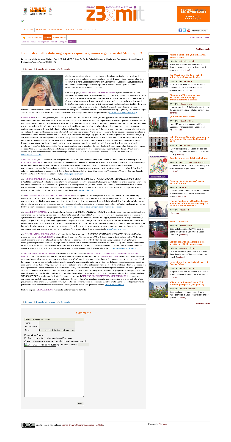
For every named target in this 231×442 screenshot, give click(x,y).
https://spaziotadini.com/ (74, 174)
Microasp (163, 424)
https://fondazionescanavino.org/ (123, 112)
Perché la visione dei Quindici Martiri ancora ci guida (188, 55)
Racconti (54, 42)
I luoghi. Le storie (188, 61)
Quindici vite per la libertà (182, 116)
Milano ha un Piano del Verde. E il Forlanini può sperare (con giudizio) (187, 283)
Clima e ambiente (188, 289)
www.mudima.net (86, 190)
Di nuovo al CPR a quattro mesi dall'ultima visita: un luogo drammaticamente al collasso (185, 97)
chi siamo (28, 29)
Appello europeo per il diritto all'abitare (189, 158)
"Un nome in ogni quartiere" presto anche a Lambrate (187, 182)
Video (206, 37)
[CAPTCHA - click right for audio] (40, 345)
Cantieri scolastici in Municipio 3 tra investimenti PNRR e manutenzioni (187, 242)
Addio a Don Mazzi (179, 221)
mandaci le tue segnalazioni (81, 29)
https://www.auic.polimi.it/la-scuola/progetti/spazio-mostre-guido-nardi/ (92, 207)
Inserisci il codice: (69, 344)
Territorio (185, 187)
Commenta (65, 69)
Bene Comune (59, 37)
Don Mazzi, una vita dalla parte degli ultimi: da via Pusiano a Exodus (187, 76)
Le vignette (63, 42)
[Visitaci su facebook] (22, 21)
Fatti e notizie (186, 81)
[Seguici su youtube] (188, 30)
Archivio (72, 42)
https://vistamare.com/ (116, 229)
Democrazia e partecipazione (193, 162)
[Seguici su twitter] (184, 30)
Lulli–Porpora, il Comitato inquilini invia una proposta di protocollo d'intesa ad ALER (189, 139)
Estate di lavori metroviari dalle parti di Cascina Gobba (189, 263)
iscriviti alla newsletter (49, 29)
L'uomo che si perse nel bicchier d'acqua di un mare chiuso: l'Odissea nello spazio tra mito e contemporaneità (189, 203)
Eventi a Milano (187, 121)
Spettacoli (25, 42)
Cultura (47, 37)
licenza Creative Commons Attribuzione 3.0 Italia (82, 425)
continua (185, 70)
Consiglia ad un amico (45, 69)
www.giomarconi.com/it (31, 154)
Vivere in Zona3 (34, 37)
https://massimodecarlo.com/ (123, 248)
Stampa (28, 69)
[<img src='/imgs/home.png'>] (23, 37)
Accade (33, 42)
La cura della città (188, 248)
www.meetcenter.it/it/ (114, 284)
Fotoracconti (196, 37)
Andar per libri (43, 42)
